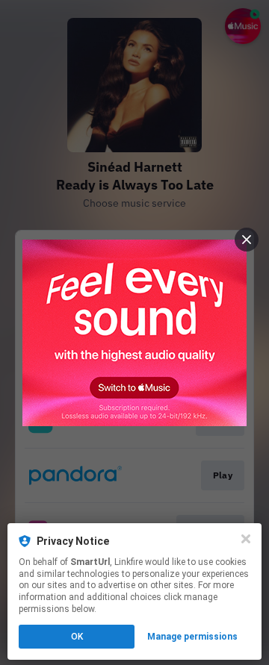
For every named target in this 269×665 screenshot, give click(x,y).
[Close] (246, 539)
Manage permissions (192, 636)
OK (77, 636)
